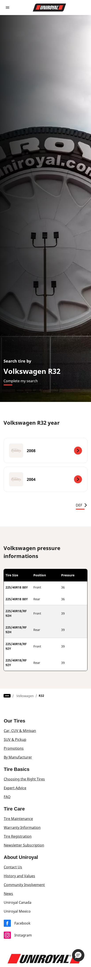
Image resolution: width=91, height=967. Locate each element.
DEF (79, 505)
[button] (78, 955)
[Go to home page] (49, 7)
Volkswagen (25, 696)
